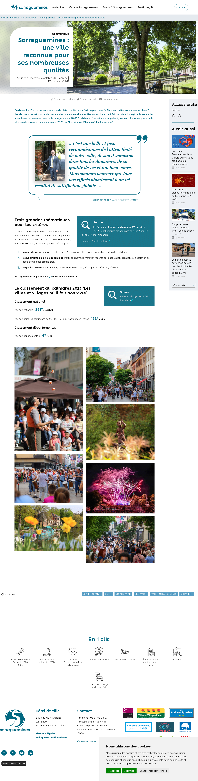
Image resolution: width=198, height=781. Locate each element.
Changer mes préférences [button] (153, 771)
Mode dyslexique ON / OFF (13, 763)
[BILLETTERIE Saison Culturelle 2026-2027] (21, 646)
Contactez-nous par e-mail (92, 741)
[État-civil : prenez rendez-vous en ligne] (151, 646)
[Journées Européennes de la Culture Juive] (73, 646)
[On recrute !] (177, 646)
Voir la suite (179, 285)
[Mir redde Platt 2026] (125, 646)
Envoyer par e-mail (111, 99)
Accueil (4, 17)
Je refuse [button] (129, 771)
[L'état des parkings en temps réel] (99, 670)
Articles (15, 17)
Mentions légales (45, 733)
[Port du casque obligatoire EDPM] (47, 646)
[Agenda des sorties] (99, 646)
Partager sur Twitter (89, 99)
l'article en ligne (100, 241)
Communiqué (29, 17)
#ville (108, 594)
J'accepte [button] (113, 771)
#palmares (141, 594)
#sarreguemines (92, 594)
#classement (123, 594)
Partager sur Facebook (64, 99)
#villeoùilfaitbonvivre (164, 594)
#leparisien (187, 594)
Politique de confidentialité (51, 737)
